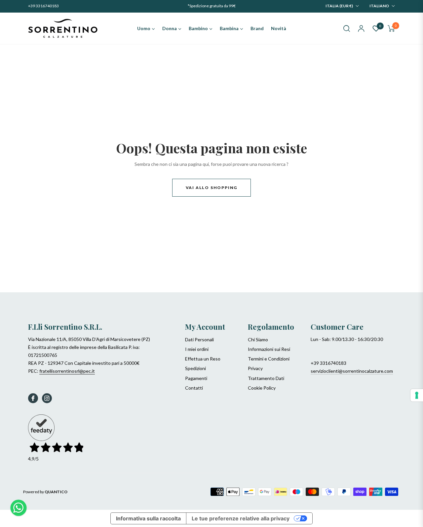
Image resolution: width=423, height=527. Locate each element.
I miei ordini (197, 349)
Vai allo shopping (212, 187)
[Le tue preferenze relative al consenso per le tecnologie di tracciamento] (416, 395)
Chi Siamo (258, 339)
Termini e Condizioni (268, 358)
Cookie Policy (262, 388)
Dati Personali (199, 339)
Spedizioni (195, 368)
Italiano (379, 5)
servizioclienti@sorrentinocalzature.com (352, 371)
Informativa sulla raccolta (148, 518)
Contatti (194, 388)
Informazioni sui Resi (269, 349)
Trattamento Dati (266, 378)
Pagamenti (196, 378)
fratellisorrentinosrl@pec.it (67, 371)
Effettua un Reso (202, 358)
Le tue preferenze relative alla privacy (240, 518)
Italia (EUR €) (339, 5)
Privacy (255, 368)
